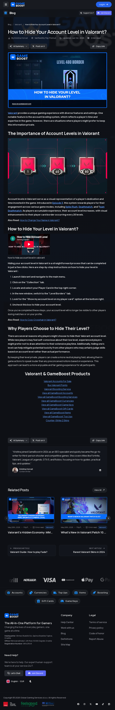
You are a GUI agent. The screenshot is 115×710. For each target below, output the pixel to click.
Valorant (18, 24)
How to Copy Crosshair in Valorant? (38, 319)
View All (97, 490)
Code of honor (96, 633)
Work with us (67, 627)
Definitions (67, 639)
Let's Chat (15, 673)
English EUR (18, 682)
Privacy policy (96, 627)
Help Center (67, 622)
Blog (9, 24)
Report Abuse (96, 639)
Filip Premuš (50, 38)
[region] (57, 512)
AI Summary (18, 46)
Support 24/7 (88, 13)
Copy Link (100, 46)
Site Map (65, 644)
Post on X (40, 46)
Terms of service (98, 622)
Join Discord (106, 13)
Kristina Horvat (21, 38)
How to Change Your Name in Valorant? (40, 220)
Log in (102, 4)
